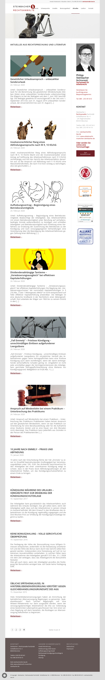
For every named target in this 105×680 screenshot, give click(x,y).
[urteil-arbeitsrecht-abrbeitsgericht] (38, 327)
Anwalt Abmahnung (44, 646)
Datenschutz (70, 646)
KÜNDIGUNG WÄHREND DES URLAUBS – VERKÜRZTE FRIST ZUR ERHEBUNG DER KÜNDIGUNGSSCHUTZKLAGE (32, 492)
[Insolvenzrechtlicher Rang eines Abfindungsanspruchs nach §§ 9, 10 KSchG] (38, 128)
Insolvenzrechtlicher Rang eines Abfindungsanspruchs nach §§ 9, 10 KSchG (33, 143)
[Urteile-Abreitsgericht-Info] (38, 395)
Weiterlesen (15, 107)
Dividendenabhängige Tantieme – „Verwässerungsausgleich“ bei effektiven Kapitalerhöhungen (32, 275)
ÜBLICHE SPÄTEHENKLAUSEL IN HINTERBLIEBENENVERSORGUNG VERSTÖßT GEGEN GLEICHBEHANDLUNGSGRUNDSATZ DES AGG (38, 586)
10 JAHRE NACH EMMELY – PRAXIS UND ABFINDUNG (31, 451)
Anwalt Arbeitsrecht (55, 1)
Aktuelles (63, 1)
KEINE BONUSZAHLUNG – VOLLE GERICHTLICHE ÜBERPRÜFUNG (36, 535)
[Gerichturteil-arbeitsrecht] (38, 259)
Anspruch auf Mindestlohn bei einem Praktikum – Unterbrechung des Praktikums (37, 410)
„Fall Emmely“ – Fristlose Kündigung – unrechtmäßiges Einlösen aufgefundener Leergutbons (32, 343)
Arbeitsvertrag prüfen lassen (47, 649)
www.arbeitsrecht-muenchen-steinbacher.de (85, 137)
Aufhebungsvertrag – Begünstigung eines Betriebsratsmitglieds (32, 206)
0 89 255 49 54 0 (20, 655)
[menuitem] (36, 8)
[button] (4, 675)
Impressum (70, 649)
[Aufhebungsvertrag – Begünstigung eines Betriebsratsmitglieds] (38, 191)
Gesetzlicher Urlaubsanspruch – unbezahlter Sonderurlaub (34, 80)
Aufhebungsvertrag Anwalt (46, 651)
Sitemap (40, 658)
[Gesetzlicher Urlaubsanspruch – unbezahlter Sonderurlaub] (38, 66)
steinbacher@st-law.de (88, 1)
